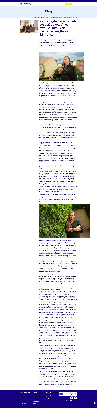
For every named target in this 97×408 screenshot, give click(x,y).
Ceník (21, 398)
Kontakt (62, 4)
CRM (34, 398)
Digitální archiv (36, 405)
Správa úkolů (35, 403)
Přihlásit (75, 1)
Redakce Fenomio (73, 403)
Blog (41, 17)
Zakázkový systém (37, 395)
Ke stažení (48, 398)
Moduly (45, 4)
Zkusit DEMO (68, 4)
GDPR (21, 401)
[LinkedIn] (75, 397)
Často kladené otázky (50, 400)
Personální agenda (37, 396)
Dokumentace (49, 396)
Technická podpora (50, 395)
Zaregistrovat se (70, 1)
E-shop (57, 4)
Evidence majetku (36, 401)
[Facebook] (72, 397)
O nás (40, 4)
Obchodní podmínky (24, 400)
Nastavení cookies (23, 403)
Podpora (51, 4)
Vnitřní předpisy (36, 400)
